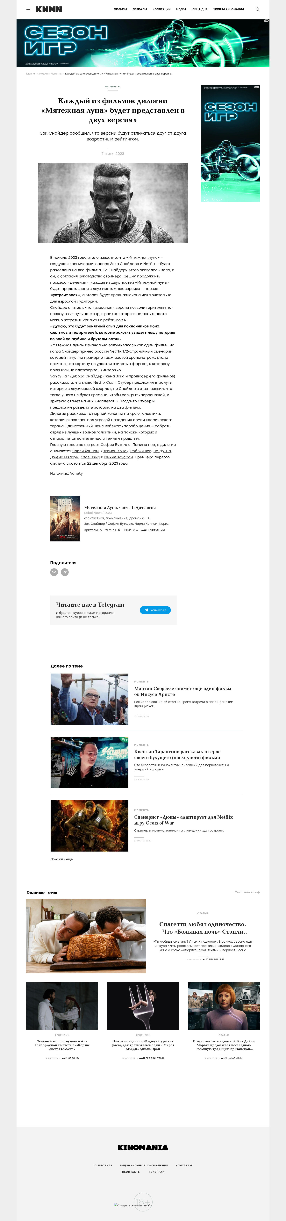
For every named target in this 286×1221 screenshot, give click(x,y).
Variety (76, 473)
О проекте (103, 1165)
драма (134, 518)
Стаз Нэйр (90, 457)
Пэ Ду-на (162, 451)
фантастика (94, 518)
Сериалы (140, 9)
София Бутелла (116, 445)
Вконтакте (131, 1172)
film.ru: (112, 530)
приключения (116, 518)
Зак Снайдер (94, 523)
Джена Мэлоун (64, 457)
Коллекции (161, 9)
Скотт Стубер (118, 382)
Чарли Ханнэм (85, 451)
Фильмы (120, 9)
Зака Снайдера (124, 264)
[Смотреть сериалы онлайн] (143, 1207)
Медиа (181, 9)
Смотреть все (246, 892)
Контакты (184, 1165)
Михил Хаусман (118, 457)
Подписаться (157, 610)
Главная (31, 73)
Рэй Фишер (140, 451)
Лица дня (199, 9)
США (146, 518)
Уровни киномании (228, 9)
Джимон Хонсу (114, 451)
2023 (108, 513)
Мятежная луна (143, 257)
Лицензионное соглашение (144, 1165)
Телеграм (157, 1172)
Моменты (56, 73)
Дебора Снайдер (86, 376)
